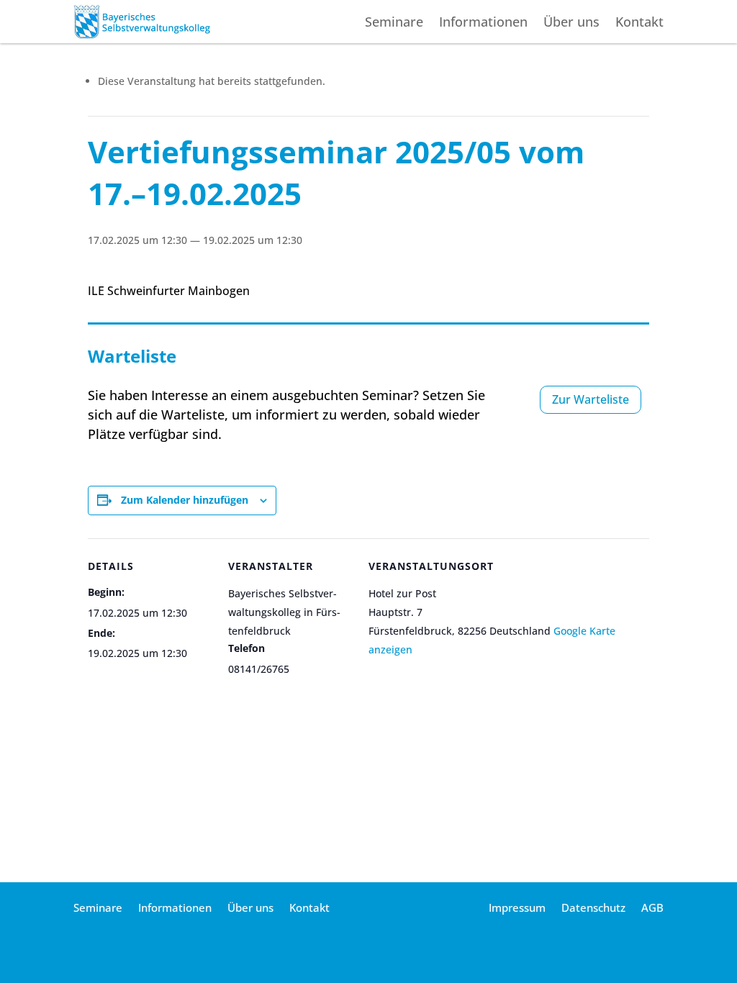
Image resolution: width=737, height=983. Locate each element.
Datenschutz (593, 908)
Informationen (483, 23)
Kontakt (639, 23)
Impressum (517, 908)
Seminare (394, 23)
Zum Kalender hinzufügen (184, 500)
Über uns (571, 23)
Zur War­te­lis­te (590, 399)
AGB (652, 908)
